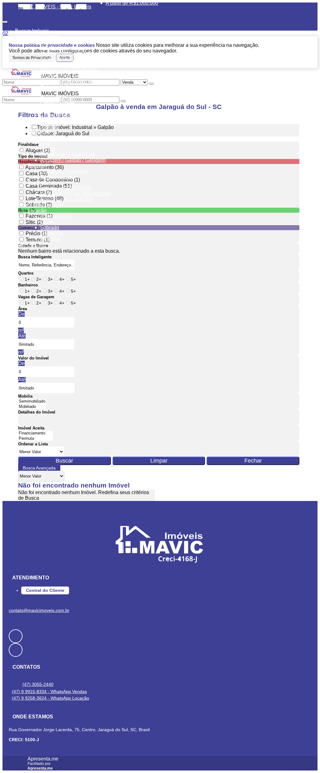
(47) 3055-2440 (37, 684)
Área (22, 308)
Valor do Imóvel (33, 358)
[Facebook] (160, 636)
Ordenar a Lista (33, 444)
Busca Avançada (39, 467)
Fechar (253, 461)
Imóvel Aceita (31, 428)
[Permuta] (35, 438)
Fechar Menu (96, 9)
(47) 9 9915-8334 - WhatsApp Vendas (49, 691)
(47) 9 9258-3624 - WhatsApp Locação (50, 698)
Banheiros (28, 285)
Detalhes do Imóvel (36, 412)
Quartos (25, 273)
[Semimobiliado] (32, 401)
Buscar (64, 461)
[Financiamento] (35, 433)
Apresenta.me (43, 758)
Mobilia (25, 396)
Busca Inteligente (35, 257)
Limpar (159, 461)
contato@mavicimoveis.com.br (39, 610)
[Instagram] (160, 650)
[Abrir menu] (5, 20)
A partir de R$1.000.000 (132, 3)
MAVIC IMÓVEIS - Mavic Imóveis (54, 6)
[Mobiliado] (32, 406)
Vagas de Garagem (36, 297)
